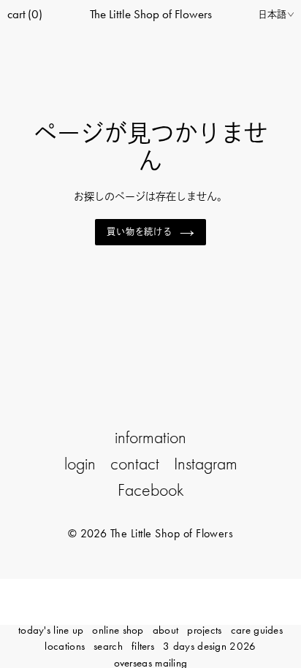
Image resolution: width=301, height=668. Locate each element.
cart (24, 14)
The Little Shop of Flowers (151, 14)
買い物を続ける (140, 232)
